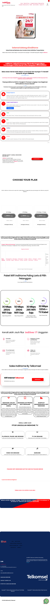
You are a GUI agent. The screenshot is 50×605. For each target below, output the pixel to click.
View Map (27, 562)
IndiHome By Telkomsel (10, 600)
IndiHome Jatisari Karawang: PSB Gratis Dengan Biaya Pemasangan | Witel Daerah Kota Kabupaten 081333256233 (25, 64)
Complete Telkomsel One (24, 4)
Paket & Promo (27, 3)
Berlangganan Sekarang (9, 224)
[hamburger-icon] (48, 142)
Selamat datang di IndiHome (25, 47)
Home (22, 3)
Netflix (31, 4)
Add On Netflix (36, 4)
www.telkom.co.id (3, 564)
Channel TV (41, 4)
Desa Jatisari (3, 259)
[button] (49, 1)
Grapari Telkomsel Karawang (8, 244)
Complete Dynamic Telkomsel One (37, 3)
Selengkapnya (10, 108)
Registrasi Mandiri (25, 249)
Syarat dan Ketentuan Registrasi (9, 479)
